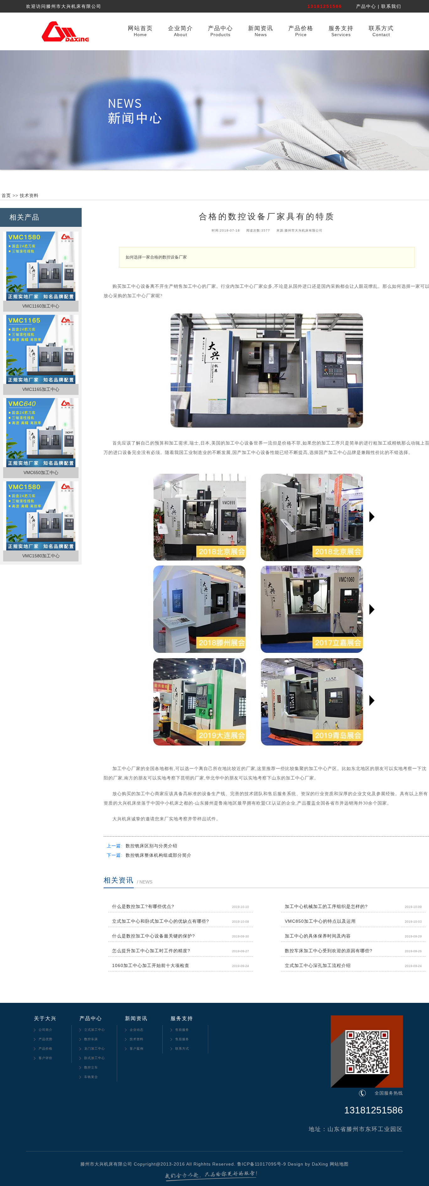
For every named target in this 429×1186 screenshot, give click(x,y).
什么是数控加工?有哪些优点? (143, 906)
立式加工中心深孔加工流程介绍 (318, 965)
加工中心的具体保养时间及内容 (318, 935)
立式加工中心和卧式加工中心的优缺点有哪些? (160, 921)
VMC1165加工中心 (40, 389)
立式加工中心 (94, 1029)
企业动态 (137, 1029)
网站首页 (140, 28)
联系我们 (391, 6)
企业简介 (180, 28)
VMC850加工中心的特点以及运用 (320, 921)
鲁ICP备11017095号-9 (261, 1164)
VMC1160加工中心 (40, 306)
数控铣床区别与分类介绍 (151, 846)
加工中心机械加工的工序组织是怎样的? (326, 906)
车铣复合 (91, 1077)
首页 (6, 195)
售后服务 (182, 1039)
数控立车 (91, 1067)
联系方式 (381, 28)
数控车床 (91, 1039)
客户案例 (137, 1048)
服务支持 (341, 28)
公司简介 (45, 1029)
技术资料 (29, 195)
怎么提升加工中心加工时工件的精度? (151, 950)
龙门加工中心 (94, 1048)
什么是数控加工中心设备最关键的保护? (153, 935)
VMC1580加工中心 (41, 555)
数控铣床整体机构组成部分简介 (159, 855)
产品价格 (300, 28)
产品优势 (45, 1039)
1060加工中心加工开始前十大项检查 (150, 965)
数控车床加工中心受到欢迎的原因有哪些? (328, 950)
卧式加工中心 (94, 1058)
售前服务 (182, 1029)
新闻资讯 (260, 28)
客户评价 (45, 1058)
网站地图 (339, 1164)
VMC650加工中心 (41, 472)
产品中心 (366, 6)
